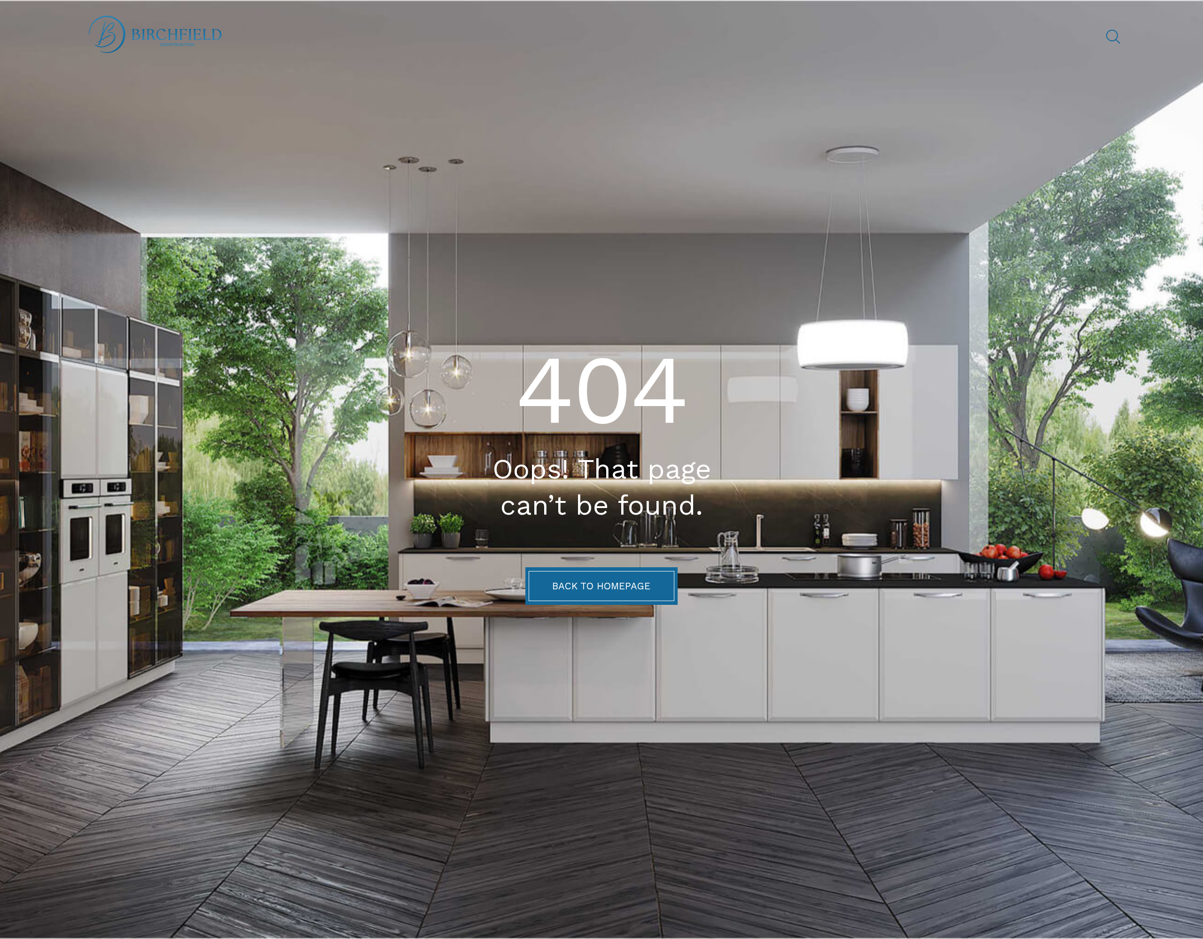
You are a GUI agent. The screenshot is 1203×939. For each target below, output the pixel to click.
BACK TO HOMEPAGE (601, 586)
